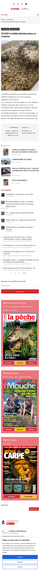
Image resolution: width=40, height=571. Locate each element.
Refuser (20, 567)
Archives (31, 363)
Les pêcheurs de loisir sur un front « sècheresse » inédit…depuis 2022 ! (17, 238)
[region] (20, 554)
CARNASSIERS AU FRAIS (21, 159)
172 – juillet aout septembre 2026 (19, 213)
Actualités (5, 29)
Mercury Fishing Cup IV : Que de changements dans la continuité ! (25, 170)
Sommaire (8, 363)
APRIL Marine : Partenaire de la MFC (21, 220)
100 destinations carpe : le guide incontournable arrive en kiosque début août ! (20, 204)
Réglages (20, 562)
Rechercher (4, 505)
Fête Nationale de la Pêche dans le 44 (19, 268)
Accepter (20, 557)
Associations (14, 29)
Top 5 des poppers (19, 180)
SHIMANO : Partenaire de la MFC (19, 194)
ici (36, 118)
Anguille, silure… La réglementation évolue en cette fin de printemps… (21, 261)
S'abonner (20, 363)
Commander (29, 496)
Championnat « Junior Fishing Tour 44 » (19, 245)
